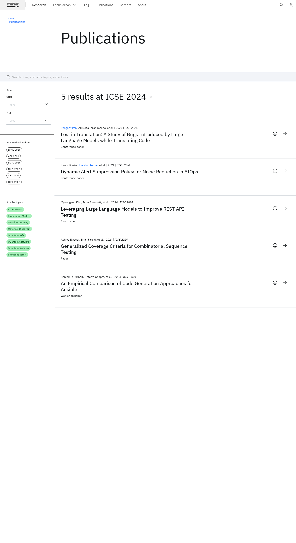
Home (10, 18)
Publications (17, 22)
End (8, 113)
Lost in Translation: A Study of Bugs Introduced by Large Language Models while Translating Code (122, 137)
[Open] (46, 104)
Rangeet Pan (69, 128)
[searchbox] (148, 77)
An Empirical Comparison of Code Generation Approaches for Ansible (127, 286)
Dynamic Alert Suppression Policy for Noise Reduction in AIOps (129, 172)
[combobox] (28, 104)
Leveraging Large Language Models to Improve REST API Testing (122, 212)
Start (9, 96)
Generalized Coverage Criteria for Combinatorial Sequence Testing (124, 249)
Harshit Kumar (88, 165)
